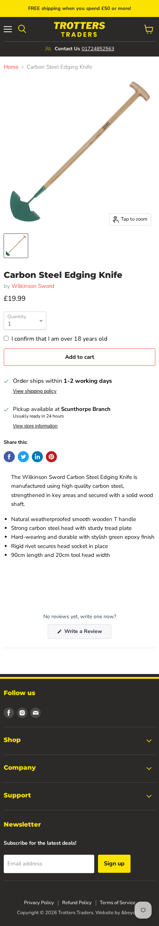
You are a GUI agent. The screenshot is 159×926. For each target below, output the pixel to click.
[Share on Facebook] (9, 456)
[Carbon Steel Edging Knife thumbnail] (16, 246)
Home (11, 67)
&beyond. (131, 912)
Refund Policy (77, 902)
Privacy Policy (39, 902)
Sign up (114, 863)
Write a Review (87, 633)
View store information (35, 426)
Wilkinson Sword (32, 286)
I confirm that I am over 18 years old (59, 339)
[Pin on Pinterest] (51, 456)
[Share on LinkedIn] (37, 456)
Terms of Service (117, 902)
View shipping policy (35, 391)
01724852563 (98, 48)
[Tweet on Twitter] (23, 456)
